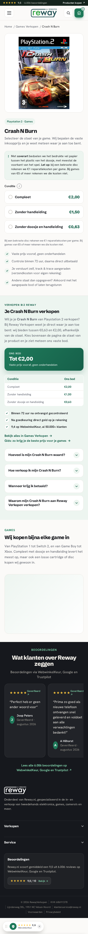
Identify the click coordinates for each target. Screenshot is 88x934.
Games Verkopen (27, 26)
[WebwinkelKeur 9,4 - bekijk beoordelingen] (13, 926)
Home (8, 26)
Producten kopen (74, 3)
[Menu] (9, 13)
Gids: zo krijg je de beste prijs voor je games (38, 441)
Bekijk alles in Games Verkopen (28, 436)
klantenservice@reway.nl (67, 907)
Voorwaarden (35, 912)
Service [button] (10, 842)
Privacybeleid (53, 912)
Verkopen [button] (11, 826)
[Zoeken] (68, 12)
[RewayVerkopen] (44, 13)
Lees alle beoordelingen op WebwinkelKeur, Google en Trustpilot (44, 767)
